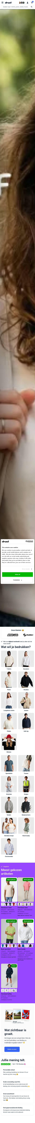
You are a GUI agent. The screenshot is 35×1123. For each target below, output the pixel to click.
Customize (16, 580)
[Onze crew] (21, 3)
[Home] (8, 2)
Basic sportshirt (6, 949)
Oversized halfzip (6, 994)
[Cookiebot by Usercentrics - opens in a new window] (25, 541)
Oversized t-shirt (23, 907)
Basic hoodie (21, 949)
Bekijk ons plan (12, 1049)
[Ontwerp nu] (9, 889)
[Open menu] (2, 2)
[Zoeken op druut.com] (17, 7)
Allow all (17, 574)
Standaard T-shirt (6, 907)
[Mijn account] (27, 3)
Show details (26, 569)
